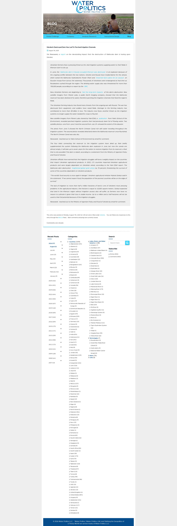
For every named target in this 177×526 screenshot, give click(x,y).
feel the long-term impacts (93, 92)
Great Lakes (95, 273)
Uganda (72, 487)
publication (103, 118)
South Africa (74, 448)
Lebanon (73, 368)
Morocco (73, 389)
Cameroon (73, 280)
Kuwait (72, 360)
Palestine (73, 414)
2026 (52, 243)
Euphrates (94, 268)
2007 (52, 363)
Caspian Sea (95, 255)
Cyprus (72, 301)
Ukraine (102, 215)
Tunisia (72, 474)
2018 (52, 312)
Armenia (73, 254)
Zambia (72, 510)
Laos (72, 365)
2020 (52, 303)
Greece (72, 324)
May (52, 259)
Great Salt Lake (96, 276)
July (52, 250)
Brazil (72, 275)
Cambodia (73, 277)
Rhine (92, 317)
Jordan (72, 352)
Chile (72, 290)
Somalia (72, 445)
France (72, 319)
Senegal (73, 440)
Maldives (73, 378)
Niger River (94, 297)
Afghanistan (74, 244)
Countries (72, 242)
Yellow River (94, 336)
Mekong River (95, 289)
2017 (52, 317)
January (53, 276)
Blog (129, 36)
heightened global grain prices (83, 168)
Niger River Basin (96, 302)
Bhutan (72, 267)
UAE (71, 484)
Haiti (71, 332)
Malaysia (73, 376)
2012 (52, 340)
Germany (73, 321)
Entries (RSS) (114, 254)
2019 (52, 308)
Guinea (72, 329)
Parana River (95, 315)
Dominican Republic (76, 308)
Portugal (73, 427)
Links (91, 357)
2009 (52, 353)
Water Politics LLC (65, 521)
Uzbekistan (73, 500)
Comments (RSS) (115, 256)
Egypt (72, 314)
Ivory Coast (74, 350)
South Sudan (74, 451)
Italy (71, 347)
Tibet (72, 471)
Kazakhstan (74, 355)
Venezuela (73, 502)
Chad (72, 288)
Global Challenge (52, 36)
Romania (73, 433)
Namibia (73, 396)
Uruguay (73, 497)
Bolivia (72, 270)
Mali (71, 381)
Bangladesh (74, 264)
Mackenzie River (96, 286)
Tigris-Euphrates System (99, 325)
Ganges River (95, 271)
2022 (52, 294)
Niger (72, 404)
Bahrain (72, 262)
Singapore (73, 443)
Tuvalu (72, 482)
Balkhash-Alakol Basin (98, 250)
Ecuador (73, 311)
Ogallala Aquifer (96, 310)
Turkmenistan (74, 479)
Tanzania (73, 466)
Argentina (73, 251)
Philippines (73, 425)
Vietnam (73, 505)
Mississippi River (96, 294)
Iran (71, 339)
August (53, 246)
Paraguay (73, 420)
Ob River (93, 307)
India (71, 334)
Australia (73, 257)
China (72, 293)
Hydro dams (95, 348)
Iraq (71, 342)
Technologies (94, 338)
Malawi (72, 373)
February (54, 272)
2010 (52, 349)
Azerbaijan (73, 259)
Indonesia (73, 337)
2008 (52, 358)
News (91, 355)
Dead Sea (94, 266)
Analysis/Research (89, 36)
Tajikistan (73, 464)
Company (70, 36)
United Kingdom (75, 492)
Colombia (73, 295)
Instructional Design (111, 36)
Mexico (72, 383)
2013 (52, 335)
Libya (72, 370)
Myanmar (73, 394)
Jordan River (95, 281)
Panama (73, 417)
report (63, 54)
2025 (52, 281)
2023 (52, 290)
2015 (52, 326)
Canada (72, 285)
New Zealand (74, 402)
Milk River (94, 292)
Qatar (72, 430)
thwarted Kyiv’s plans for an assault (110, 78)
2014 (52, 331)
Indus (92, 279)
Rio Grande (94, 320)
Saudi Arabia (74, 438)
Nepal (72, 399)
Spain (72, 453)
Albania (72, 246)
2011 (52, 344)
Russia (72, 435)
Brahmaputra (95, 253)
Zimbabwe (73, 513)
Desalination (95, 340)
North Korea (74, 409)
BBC (86, 86)
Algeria (72, 249)
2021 (52, 299)
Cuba (72, 298)
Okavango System (97, 312)
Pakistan (73, 412)
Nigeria (72, 407)
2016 (52, 321)
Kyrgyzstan (74, 363)
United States (74, 495)
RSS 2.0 (60, 217)
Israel (72, 345)
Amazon (93, 245)
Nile (92, 304)
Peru (71, 422)
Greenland (73, 327)
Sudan (72, 456)
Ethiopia (73, 316)
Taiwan (72, 461)
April (53, 263)
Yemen (72, 508)
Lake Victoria (95, 284)
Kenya (72, 358)
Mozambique (74, 391)
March (53, 267)
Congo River (95, 261)
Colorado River (95, 258)
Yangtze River (95, 333)
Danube (93, 263)
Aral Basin (94, 248)
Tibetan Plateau (96, 323)
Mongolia (73, 386)
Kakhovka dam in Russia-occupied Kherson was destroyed (83, 72)
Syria (72, 458)
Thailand (73, 469)
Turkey (72, 476)
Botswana (73, 272)
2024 (52, 285)
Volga (92, 330)
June (53, 254)
